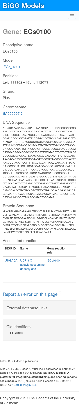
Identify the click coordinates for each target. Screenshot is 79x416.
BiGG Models (23, 5)
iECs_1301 (11, 66)
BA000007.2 (13, 113)
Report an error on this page (31, 294)
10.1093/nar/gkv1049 (24, 385)
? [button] (60, 293)
